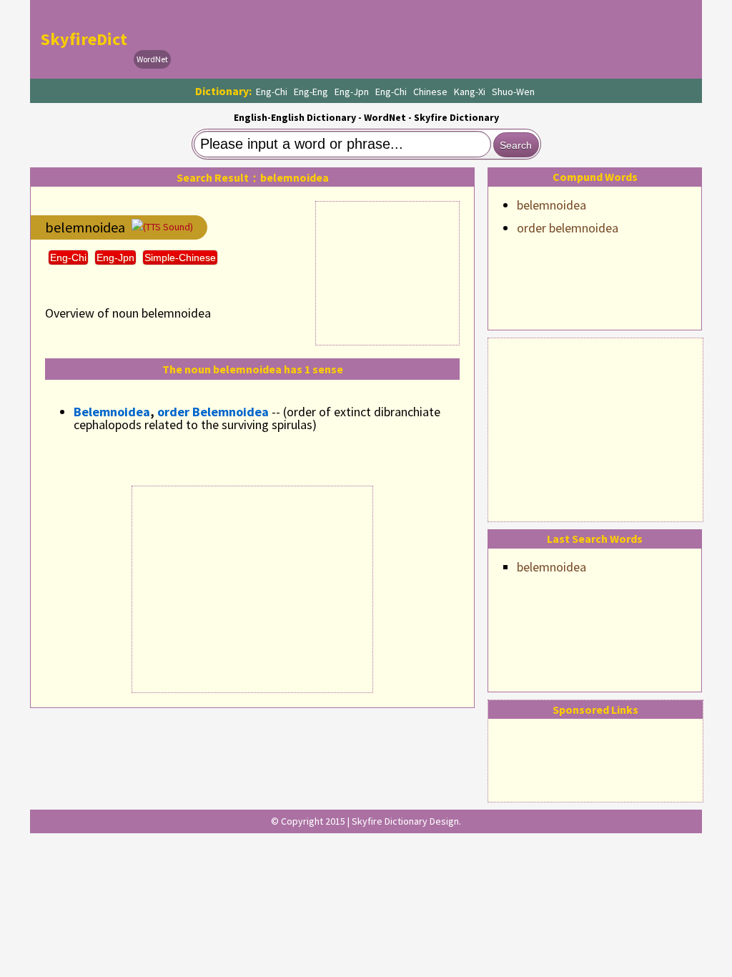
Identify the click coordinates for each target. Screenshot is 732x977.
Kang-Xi (469, 91)
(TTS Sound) (168, 226)
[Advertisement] (595, 427)
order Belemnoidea (213, 411)
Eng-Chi (271, 91)
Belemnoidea (112, 411)
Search (516, 145)
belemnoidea (551, 205)
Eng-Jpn (352, 91)
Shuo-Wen (513, 91)
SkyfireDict (84, 39)
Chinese (430, 91)
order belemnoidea (567, 228)
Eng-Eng (311, 91)
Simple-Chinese (180, 257)
